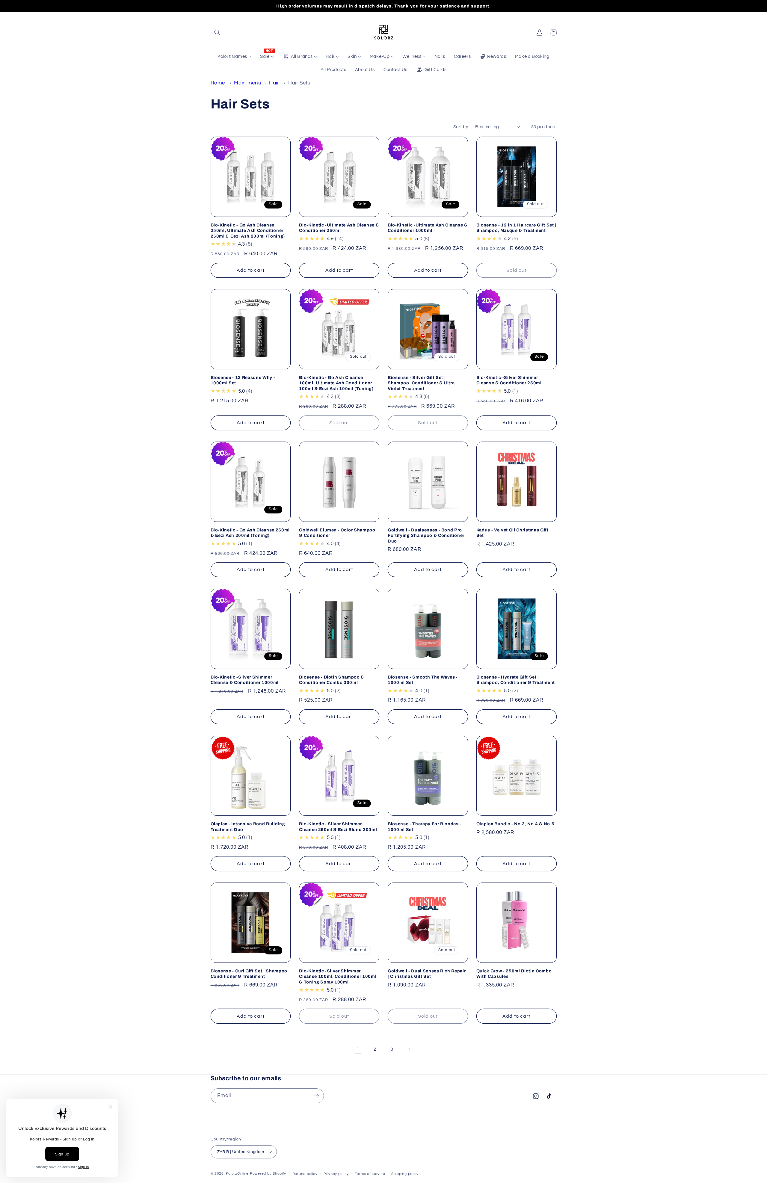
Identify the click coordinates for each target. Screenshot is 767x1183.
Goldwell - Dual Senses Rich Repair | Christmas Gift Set (427, 974)
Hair (274, 83)
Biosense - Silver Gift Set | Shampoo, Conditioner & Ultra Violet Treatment (421, 383)
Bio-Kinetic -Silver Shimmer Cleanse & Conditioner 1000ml (245, 680)
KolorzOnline (237, 1173)
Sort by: (461, 127)
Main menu (247, 83)
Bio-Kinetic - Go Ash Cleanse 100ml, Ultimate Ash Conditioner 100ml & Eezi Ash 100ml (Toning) (336, 383)
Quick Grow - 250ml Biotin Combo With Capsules (514, 974)
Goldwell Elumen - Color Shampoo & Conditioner (337, 533)
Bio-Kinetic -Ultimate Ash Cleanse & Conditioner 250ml (339, 228)
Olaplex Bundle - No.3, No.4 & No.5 (515, 823)
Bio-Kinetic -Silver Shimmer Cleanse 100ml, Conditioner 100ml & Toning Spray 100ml (337, 976)
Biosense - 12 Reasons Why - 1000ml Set (243, 380)
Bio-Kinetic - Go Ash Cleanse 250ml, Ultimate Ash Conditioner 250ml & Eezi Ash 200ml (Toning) (248, 230)
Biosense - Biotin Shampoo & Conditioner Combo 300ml (331, 680)
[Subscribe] (316, 1095)
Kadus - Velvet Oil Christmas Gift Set (512, 533)
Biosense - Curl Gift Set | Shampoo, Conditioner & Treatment (250, 974)
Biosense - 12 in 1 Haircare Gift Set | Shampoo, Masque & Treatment (516, 228)
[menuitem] (234, 56)
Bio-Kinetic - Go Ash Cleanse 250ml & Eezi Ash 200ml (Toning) (250, 533)
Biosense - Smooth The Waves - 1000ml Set (423, 680)
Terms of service (370, 1174)
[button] (217, 32)
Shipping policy (405, 1174)
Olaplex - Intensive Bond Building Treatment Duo (248, 826)
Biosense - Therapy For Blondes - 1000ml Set (424, 826)
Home (218, 83)
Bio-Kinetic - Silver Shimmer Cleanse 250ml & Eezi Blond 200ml (338, 826)
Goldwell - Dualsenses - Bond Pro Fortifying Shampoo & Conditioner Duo (426, 535)
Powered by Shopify (268, 1173)
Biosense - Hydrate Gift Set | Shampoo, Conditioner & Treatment (515, 680)
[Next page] (409, 1049)
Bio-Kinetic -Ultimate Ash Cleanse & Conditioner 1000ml (428, 228)
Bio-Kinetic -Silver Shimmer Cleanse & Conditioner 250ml (509, 380)
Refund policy (305, 1174)
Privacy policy (336, 1174)
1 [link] (358, 1049)
